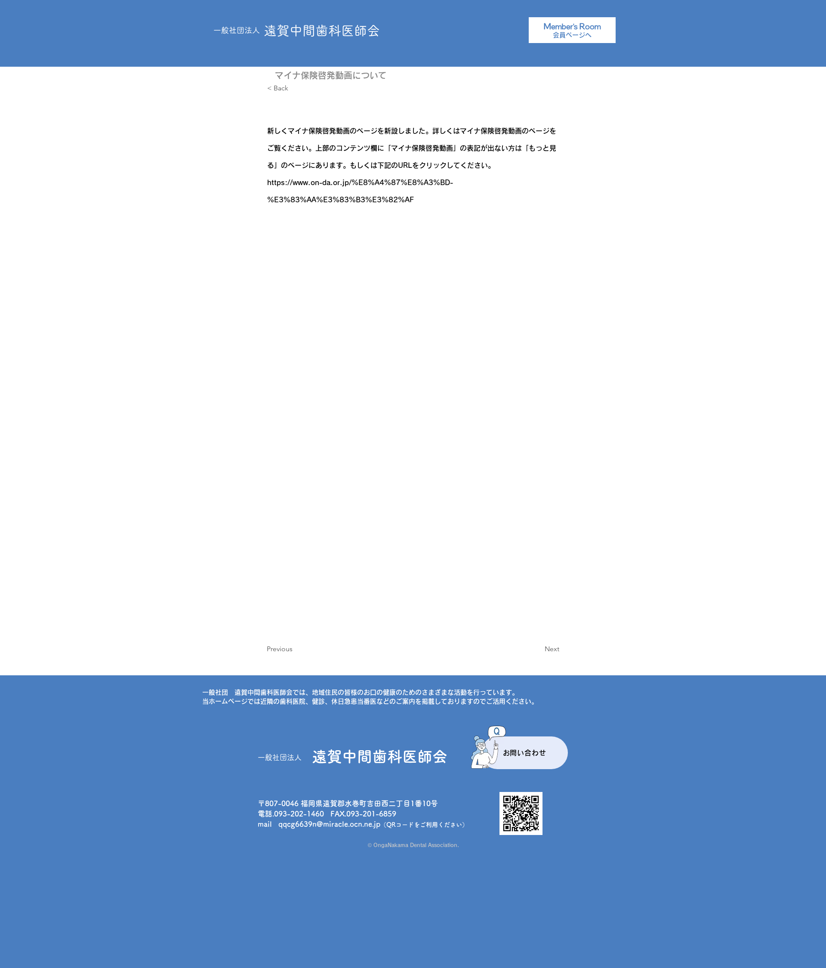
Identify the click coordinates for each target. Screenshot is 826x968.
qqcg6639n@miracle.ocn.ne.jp (329, 824)
